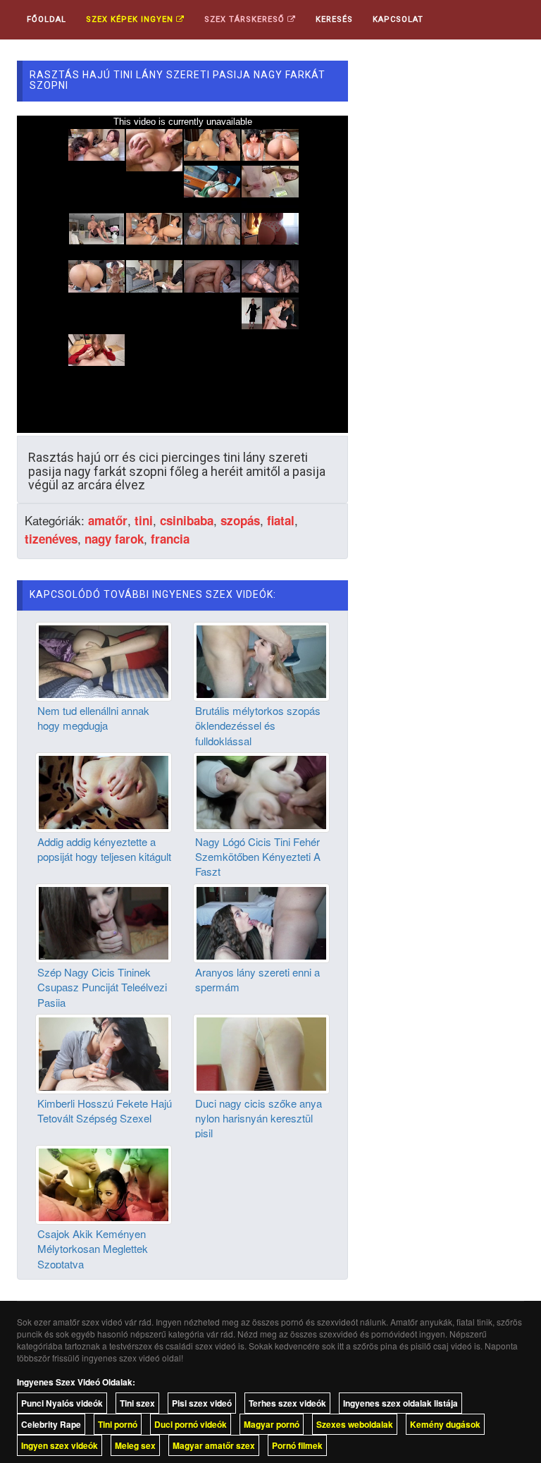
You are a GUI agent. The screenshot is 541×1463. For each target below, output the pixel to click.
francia (170, 538)
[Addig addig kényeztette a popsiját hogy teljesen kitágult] (103, 790)
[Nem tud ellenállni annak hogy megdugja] (103, 660)
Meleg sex (135, 1445)
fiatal (280, 520)
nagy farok (114, 538)
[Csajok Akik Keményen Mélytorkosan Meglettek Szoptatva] (103, 1183)
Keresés (334, 19)
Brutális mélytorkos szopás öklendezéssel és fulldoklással (258, 725)
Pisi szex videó (202, 1403)
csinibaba (186, 520)
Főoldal (46, 19)
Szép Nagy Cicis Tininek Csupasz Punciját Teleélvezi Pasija (102, 987)
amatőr (108, 520)
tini (144, 520)
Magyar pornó (271, 1424)
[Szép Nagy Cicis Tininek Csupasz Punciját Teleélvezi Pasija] (103, 921)
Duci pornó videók (190, 1424)
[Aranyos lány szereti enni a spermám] (261, 921)
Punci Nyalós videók (62, 1403)
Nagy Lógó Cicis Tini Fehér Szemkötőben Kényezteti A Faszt (258, 856)
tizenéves (51, 538)
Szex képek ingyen (131, 19)
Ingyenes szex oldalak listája (400, 1403)
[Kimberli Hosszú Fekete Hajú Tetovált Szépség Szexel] (103, 1052)
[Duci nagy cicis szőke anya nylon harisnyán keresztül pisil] (261, 1052)
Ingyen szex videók (59, 1445)
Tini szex (137, 1403)
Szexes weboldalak (354, 1424)
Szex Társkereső (245, 19)
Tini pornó (117, 1424)
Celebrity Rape (51, 1424)
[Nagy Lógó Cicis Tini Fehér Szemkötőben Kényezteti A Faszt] (261, 790)
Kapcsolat (398, 19)
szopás (240, 520)
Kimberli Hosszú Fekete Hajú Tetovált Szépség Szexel (104, 1110)
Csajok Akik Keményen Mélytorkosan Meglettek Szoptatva (92, 1248)
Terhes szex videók (287, 1403)
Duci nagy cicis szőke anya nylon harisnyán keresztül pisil (258, 1118)
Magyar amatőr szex (214, 1445)
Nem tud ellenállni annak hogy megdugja (93, 718)
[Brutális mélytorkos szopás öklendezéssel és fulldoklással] (261, 660)
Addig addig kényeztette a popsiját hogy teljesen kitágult (104, 849)
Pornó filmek (297, 1445)
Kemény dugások (445, 1424)
